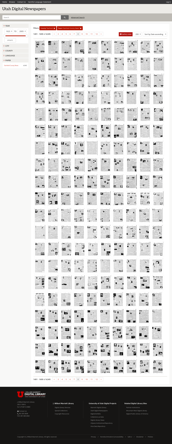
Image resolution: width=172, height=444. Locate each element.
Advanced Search (78, 17)
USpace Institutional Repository (102, 423)
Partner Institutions (133, 407)
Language (10, 55)
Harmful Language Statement (39, 2)
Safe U (130, 437)
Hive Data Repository (98, 426)
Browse (12, 2)
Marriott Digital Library (98, 407)
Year (7, 26)
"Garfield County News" (69, 28)
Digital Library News (97, 420)
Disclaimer (139, 437)
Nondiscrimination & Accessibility (111, 437)
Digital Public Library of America (137, 414)
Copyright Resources (62, 414)
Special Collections (61, 411)
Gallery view (126, 34)
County (9, 51)
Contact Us (21, 2)
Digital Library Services (62, 407)
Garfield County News (11, 65)
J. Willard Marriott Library (26, 402)
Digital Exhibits (96, 414)
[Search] (65, 17)
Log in (168, 2)
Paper (8, 60)
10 (87, 34)
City (7, 46)
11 (92, 34)
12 (97, 34)
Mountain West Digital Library (136, 411)
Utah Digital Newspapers (99, 411)
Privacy (93, 437)
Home (4, 2)
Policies (150, 437)
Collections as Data (97, 417)
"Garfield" (47, 28)
